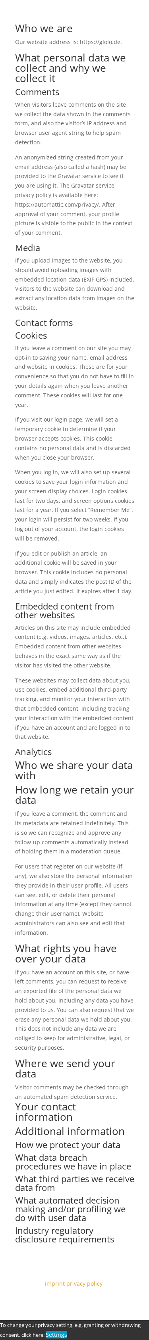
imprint (55, 1283)
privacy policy (85, 1283)
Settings (56, 1334)
